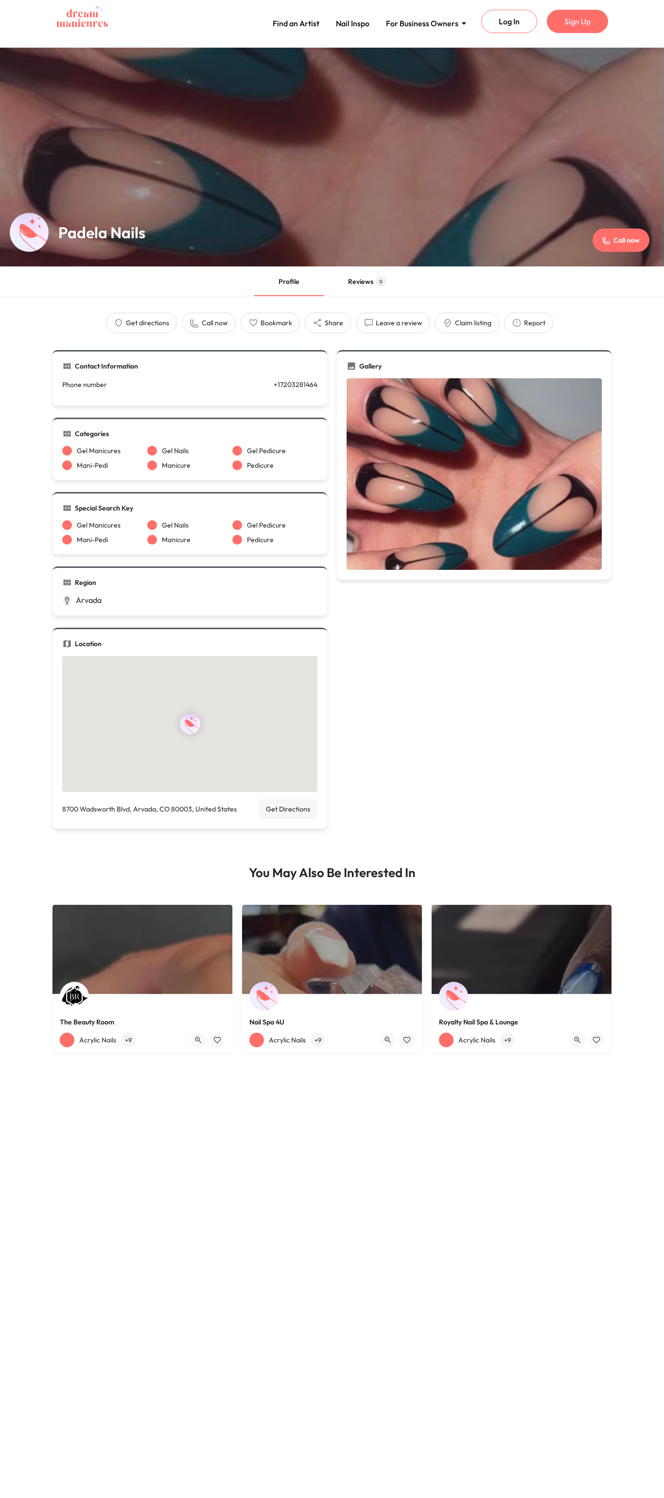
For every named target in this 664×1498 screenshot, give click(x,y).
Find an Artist (296, 23)
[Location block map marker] (189, 724)
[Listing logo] (29, 232)
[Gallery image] (474, 474)
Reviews (365, 281)
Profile (289, 281)
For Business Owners (422, 23)
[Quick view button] (198, 1040)
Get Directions (288, 809)
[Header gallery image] (332, 157)
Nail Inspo (352, 23)
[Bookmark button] (217, 1040)
